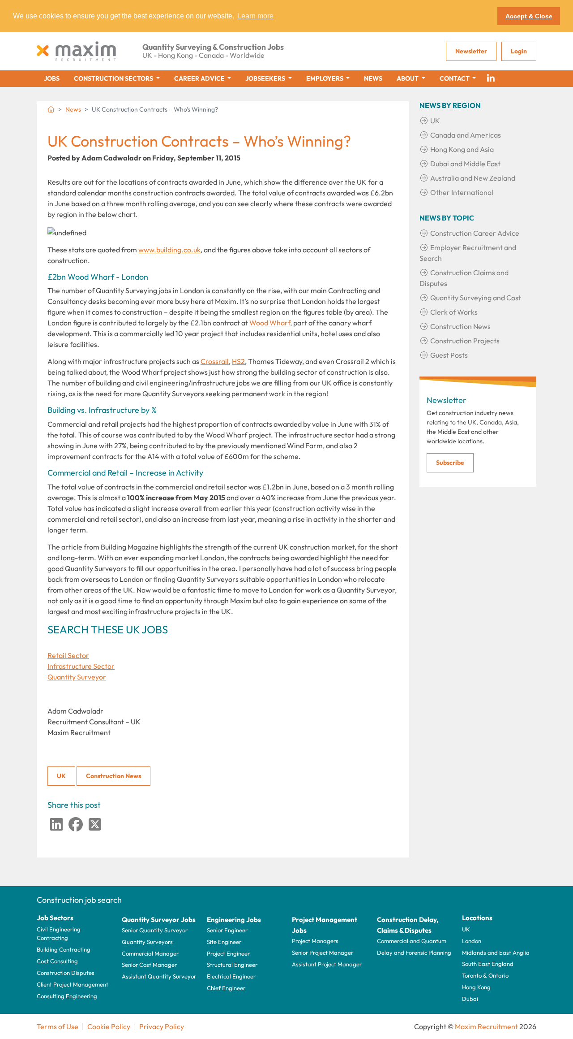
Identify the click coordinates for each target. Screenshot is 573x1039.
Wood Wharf (269, 322)
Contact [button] (455, 78)
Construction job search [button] (79, 900)
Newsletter (471, 51)
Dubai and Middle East (465, 163)
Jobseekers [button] (265, 78)
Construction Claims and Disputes (464, 278)
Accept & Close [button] (528, 16)
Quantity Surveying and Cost (475, 297)
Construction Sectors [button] (114, 78)
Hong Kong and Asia (462, 149)
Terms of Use (57, 1026)
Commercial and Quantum (411, 940)
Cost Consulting (57, 961)
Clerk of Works (454, 311)
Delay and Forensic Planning (414, 952)
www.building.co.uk (169, 249)
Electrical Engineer (231, 976)
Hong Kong (476, 987)
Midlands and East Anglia (496, 952)
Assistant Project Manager (327, 964)
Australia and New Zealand (472, 177)
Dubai (470, 998)
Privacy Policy (161, 1026)
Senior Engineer (227, 930)
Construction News (113, 776)
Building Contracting (63, 949)
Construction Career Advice (474, 233)
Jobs (52, 78)
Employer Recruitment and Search (467, 253)
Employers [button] (325, 78)
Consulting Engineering (67, 996)
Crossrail (215, 361)
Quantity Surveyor (76, 676)
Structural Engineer (232, 964)
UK (61, 776)
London (471, 940)
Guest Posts (449, 355)
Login (519, 51)
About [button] (408, 78)
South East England (487, 963)
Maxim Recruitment (486, 1026)
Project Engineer (228, 953)
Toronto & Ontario (485, 975)
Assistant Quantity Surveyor (159, 976)
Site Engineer (224, 941)
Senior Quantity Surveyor (155, 930)
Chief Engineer (226, 987)
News (373, 78)
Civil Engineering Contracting (59, 934)
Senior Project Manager (322, 952)
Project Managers (315, 940)
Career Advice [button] (200, 78)
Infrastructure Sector (81, 666)
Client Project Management (72, 984)
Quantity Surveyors (147, 941)
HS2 (238, 361)
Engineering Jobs (234, 919)
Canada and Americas (465, 134)
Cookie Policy (108, 1026)
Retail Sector (68, 655)
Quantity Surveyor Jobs (159, 919)
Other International (461, 192)
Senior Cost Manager (149, 964)
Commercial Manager (150, 953)
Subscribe (450, 463)
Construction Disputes (65, 972)
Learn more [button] (255, 16)
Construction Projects (465, 340)
